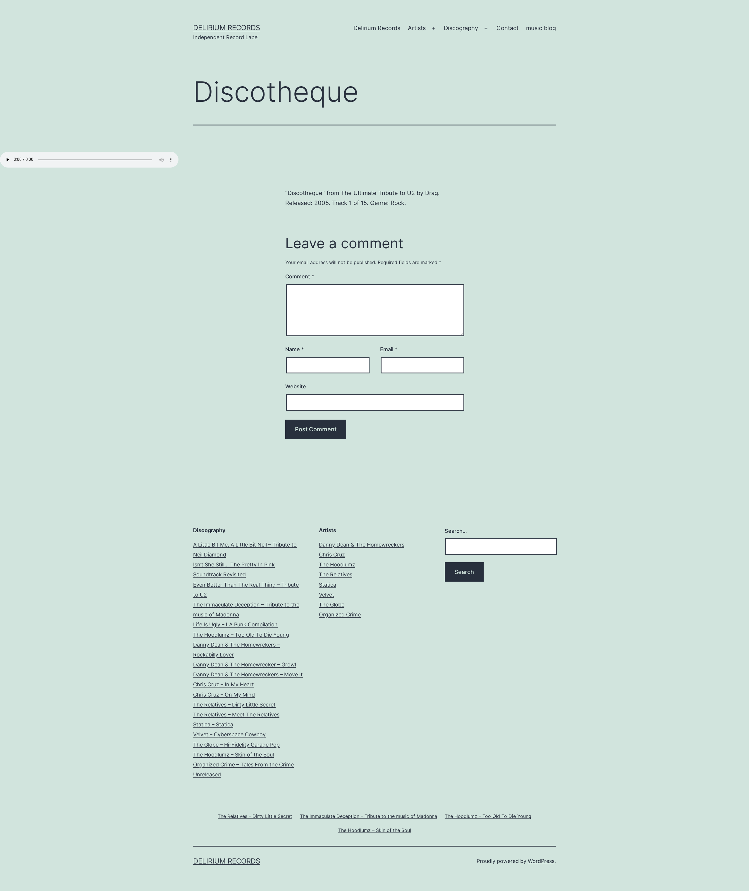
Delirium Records (226, 27)
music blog (541, 28)
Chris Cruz (332, 555)
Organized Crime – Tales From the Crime (243, 764)
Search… (456, 531)
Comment (299, 276)
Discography (461, 28)
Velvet (326, 595)
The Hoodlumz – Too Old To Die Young (241, 635)
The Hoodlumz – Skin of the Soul (233, 755)
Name (294, 349)
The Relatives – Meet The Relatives (236, 714)
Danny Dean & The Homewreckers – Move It (248, 674)
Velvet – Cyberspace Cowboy (229, 734)
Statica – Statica (213, 724)
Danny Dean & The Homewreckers (361, 545)
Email (388, 349)
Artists (417, 28)
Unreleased (207, 774)
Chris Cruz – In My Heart (223, 684)
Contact (507, 28)
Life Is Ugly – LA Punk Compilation (235, 624)
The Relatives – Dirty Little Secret (234, 705)
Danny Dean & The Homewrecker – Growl (244, 664)
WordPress (541, 861)
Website (295, 386)
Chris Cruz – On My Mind (224, 695)
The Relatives (335, 574)
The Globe (331, 605)
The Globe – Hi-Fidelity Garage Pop (236, 745)
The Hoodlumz (337, 564)
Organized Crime (340, 614)
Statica (327, 585)
